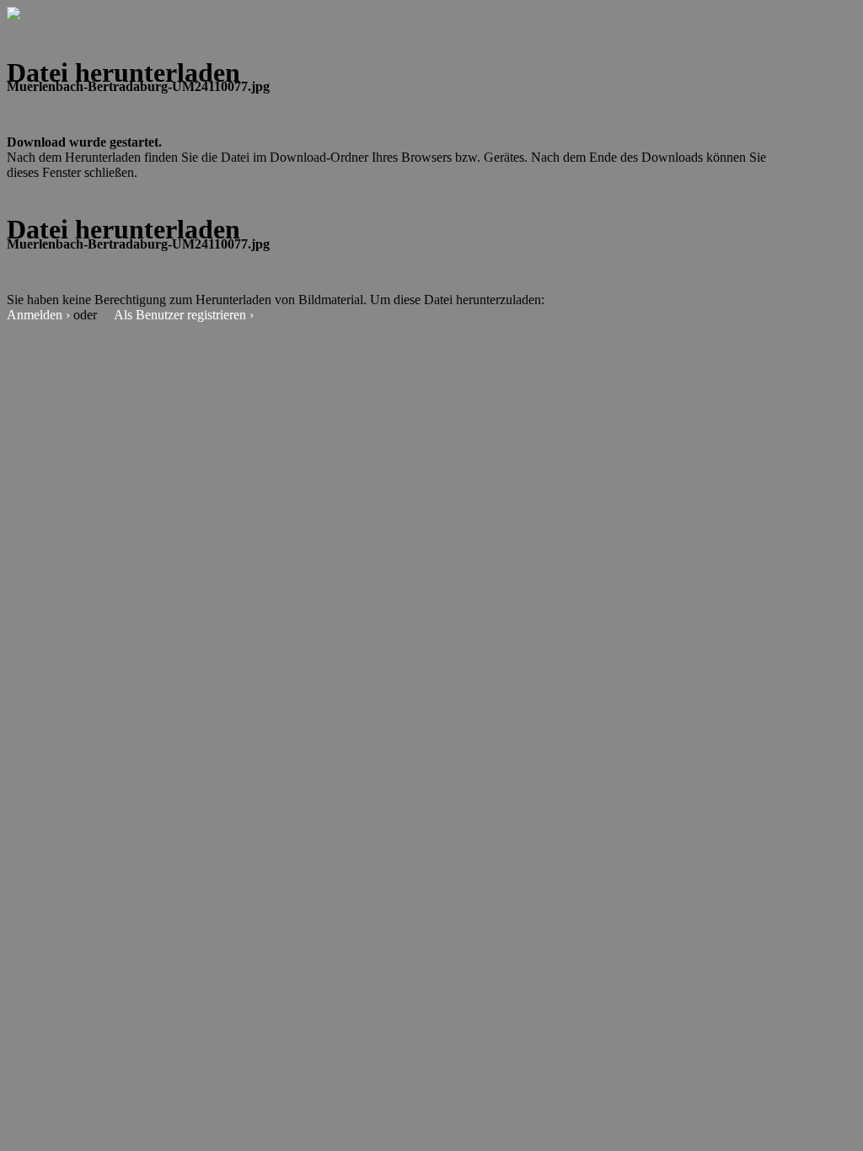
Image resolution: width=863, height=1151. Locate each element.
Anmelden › (38, 315)
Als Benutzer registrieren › (184, 315)
